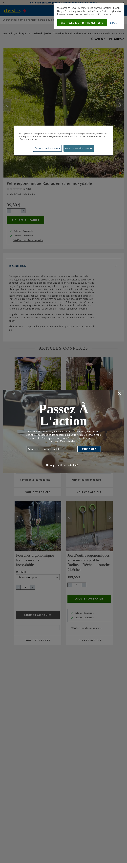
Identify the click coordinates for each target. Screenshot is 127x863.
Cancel (113, 22)
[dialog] (89, 16)
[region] (63, 141)
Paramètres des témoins (47, 148)
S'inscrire (89, 449)
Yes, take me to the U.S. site (82, 22)
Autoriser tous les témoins (78, 148)
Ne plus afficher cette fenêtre (65, 465)
